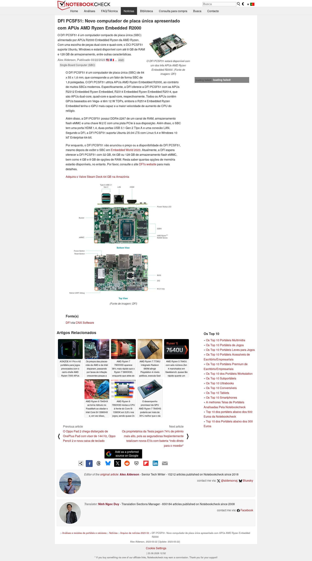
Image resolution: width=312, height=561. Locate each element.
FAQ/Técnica (109, 11)
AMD (121, 60)
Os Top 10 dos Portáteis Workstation (229, 373)
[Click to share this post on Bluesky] (108, 463)
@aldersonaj (228, 480)
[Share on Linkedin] (155, 463)
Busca (197, 11)
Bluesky (247, 480)
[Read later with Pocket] (136, 463)
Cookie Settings (156, 548)
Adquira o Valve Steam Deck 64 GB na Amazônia (97, 177)
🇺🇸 (108, 60)
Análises (89, 11)
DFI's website (147, 164)
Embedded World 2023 (125, 150)
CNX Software (85, 322)
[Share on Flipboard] (145, 463)
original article (109, 474)
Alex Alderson (129, 474)
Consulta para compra (173, 11)
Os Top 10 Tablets (217, 393)
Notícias (129, 11)
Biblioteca (146, 11)
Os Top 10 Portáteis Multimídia (225, 340)
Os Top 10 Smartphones (221, 397)
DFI (68, 322)
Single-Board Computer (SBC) (77, 65)
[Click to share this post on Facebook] (89, 463)
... (116, 60)
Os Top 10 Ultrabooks (220, 383)
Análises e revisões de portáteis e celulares (84, 533)
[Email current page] (164, 463)
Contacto (213, 11)
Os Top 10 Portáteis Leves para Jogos (230, 350)
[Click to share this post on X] (117, 463)
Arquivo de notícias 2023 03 (134, 533)
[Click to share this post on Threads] (98, 463)
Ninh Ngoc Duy (108, 504)
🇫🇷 (112, 60)
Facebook (246, 510)
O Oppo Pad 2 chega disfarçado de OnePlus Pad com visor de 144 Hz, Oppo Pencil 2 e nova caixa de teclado (89, 436)
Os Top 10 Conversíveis (221, 388)
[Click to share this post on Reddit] (127, 463)
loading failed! (203, 80)
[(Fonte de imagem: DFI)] (123, 241)
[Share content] (80, 463)
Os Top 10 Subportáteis (221, 378)
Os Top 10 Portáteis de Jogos (225, 345)
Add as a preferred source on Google (127, 454)
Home (74, 11)
